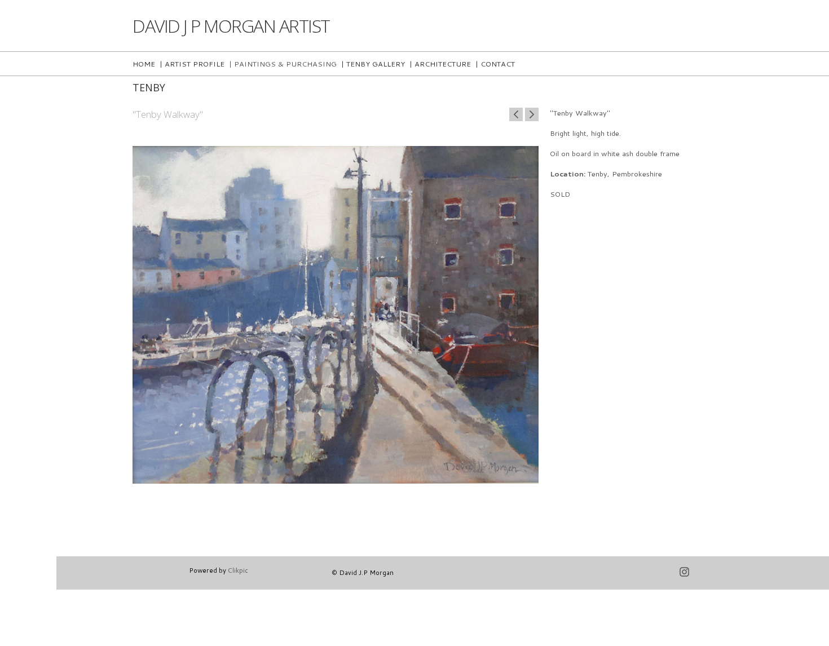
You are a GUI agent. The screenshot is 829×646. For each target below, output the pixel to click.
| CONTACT (495, 64)
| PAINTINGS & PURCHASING (283, 64)
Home (144, 64)
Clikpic (238, 570)
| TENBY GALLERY (373, 64)
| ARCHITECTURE (440, 64)
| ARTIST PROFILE (192, 64)
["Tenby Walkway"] (336, 306)
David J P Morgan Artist (231, 26)
